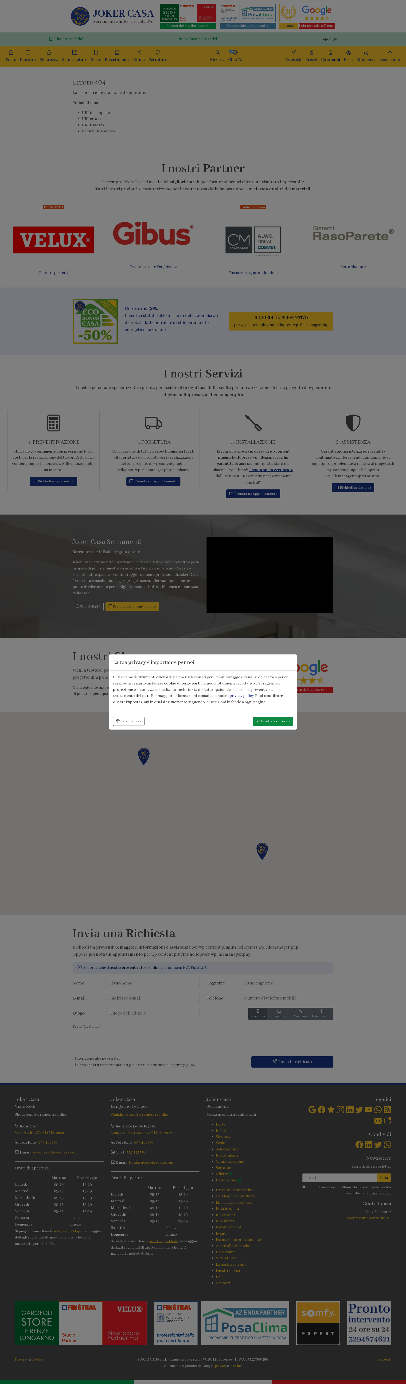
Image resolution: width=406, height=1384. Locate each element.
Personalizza (130, 721)
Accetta (275, 721)
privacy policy (242, 695)
